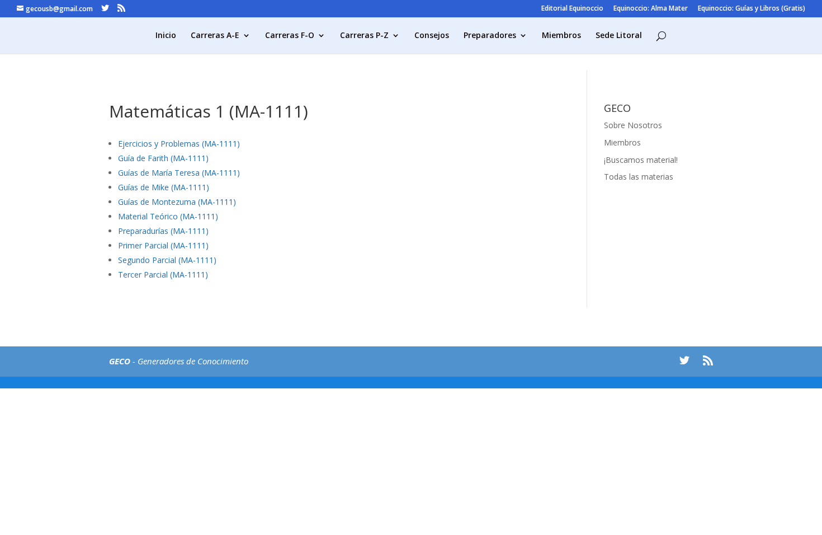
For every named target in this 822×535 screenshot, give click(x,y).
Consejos (431, 35)
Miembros (561, 35)
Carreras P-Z (364, 35)
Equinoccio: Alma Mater (650, 9)
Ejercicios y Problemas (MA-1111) (179, 143)
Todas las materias (638, 176)
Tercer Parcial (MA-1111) (163, 274)
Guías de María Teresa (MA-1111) (179, 172)
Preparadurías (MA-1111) (163, 231)
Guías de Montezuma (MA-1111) (177, 201)
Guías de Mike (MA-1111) (163, 187)
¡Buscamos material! (641, 159)
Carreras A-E (215, 35)
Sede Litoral (619, 35)
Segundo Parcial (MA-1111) (167, 260)
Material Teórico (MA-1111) (168, 216)
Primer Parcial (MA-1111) (163, 245)
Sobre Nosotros (633, 125)
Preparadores (490, 35)
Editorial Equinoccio (572, 9)
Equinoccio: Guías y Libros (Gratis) (751, 9)
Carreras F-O (289, 35)
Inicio (165, 35)
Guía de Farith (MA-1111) (163, 158)
